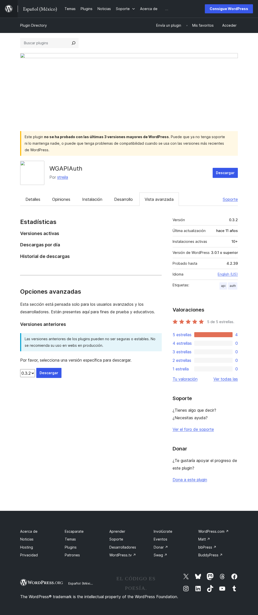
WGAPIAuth (65, 168)
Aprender (117, 531)
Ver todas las (225, 378)
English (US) (228, 274)
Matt (204, 539)
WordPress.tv (122, 555)
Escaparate (74, 531)
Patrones (72, 555)
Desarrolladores (122, 547)
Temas (70, 539)
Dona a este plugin (190, 479)
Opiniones (61, 199)
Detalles (32, 199)
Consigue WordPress (229, 9)
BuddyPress (210, 555)
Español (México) (81, 583)
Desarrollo (123, 199)
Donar (161, 547)
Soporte (230, 199)
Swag (160, 555)
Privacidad (29, 555)
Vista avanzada (159, 199)
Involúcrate (163, 531)
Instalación (92, 199)
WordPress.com (213, 531)
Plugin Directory (33, 25)
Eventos (160, 539)
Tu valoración (185, 378)
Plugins (71, 547)
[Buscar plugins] (74, 43)
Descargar (225, 173)
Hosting (26, 547)
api (223, 286)
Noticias (27, 539)
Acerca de (29, 531)
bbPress (207, 547)
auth (233, 286)
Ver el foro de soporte (193, 429)
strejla (62, 177)
